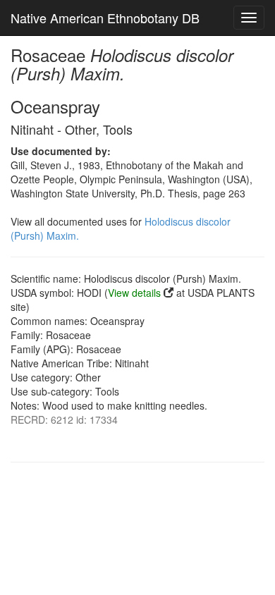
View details (134, 293)
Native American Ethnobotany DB (105, 17)
